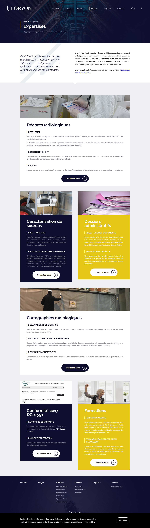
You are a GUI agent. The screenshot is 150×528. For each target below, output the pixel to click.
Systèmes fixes (61, 499)
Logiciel (107, 8)
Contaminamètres (62, 486)
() (134, 8)
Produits (80, 8)
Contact (120, 8)
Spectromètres (61, 493)
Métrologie (78, 486)
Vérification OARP (80, 489)
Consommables (61, 502)
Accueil (55, 8)
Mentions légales (116, 486)
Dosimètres (60, 496)
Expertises (77, 493)
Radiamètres (60, 489)
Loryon (68, 8)
